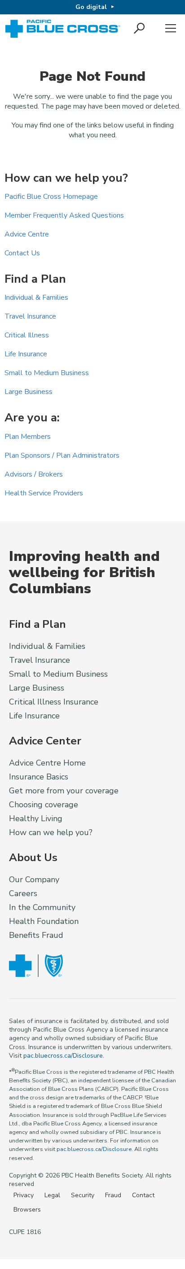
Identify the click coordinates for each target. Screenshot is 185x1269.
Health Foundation (44, 921)
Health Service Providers (43, 493)
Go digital (91, 7)
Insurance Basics (38, 776)
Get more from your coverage (64, 790)
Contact (143, 1195)
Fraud (113, 1195)
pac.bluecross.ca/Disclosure (63, 1055)
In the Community (42, 907)
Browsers (27, 1209)
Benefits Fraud (36, 935)
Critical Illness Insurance (53, 701)
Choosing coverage (43, 804)
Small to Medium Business (46, 373)
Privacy (23, 1195)
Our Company (34, 879)
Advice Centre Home (47, 762)
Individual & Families (36, 297)
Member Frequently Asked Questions (64, 215)
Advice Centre (26, 234)
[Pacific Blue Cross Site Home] (63, 28)
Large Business (28, 392)
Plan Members (27, 437)
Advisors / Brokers (33, 474)
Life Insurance (25, 354)
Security (82, 1195)
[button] (140, 28)
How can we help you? (50, 832)
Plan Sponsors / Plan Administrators (61, 455)
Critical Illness (26, 335)
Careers (23, 893)
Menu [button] (170, 28)
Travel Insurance (30, 316)
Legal (52, 1195)
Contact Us (22, 253)
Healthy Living (35, 818)
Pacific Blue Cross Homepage (51, 196)
